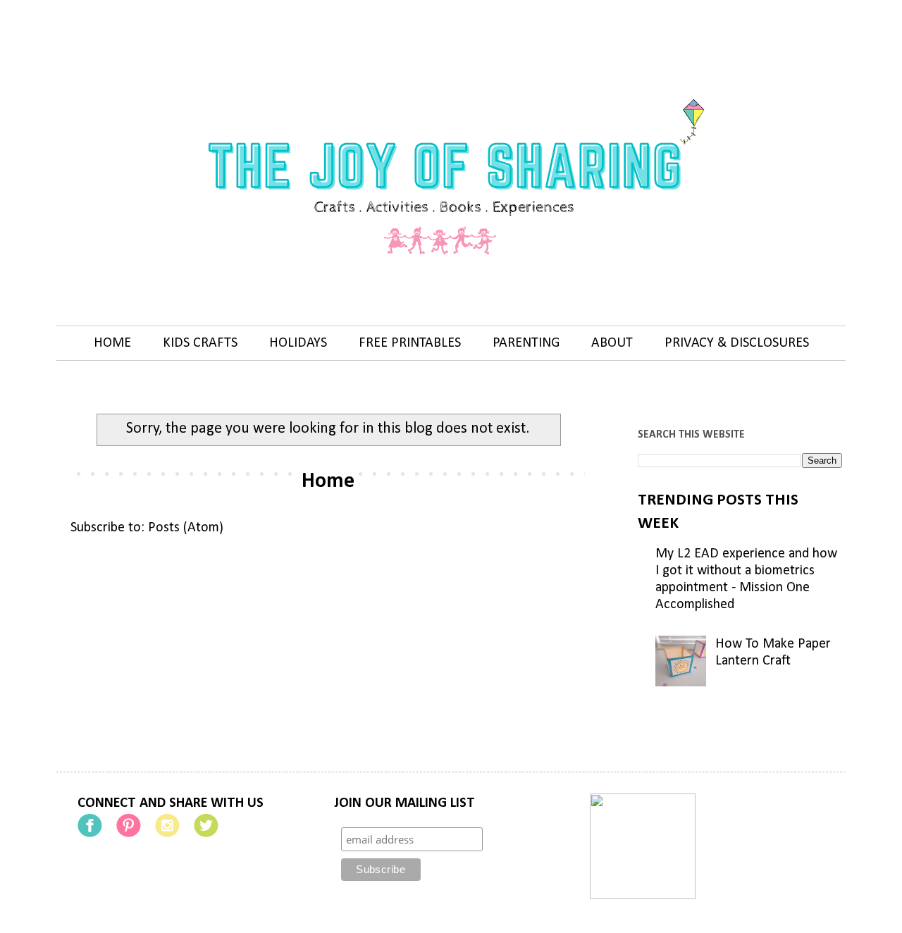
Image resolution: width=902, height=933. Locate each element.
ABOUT (612, 343)
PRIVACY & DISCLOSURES (737, 343)
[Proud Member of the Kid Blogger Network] (643, 896)
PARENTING (526, 343)
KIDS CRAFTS (200, 343)
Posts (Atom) (185, 528)
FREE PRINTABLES (410, 343)
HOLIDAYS (298, 343)
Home (328, 482)
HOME (112, 343)
